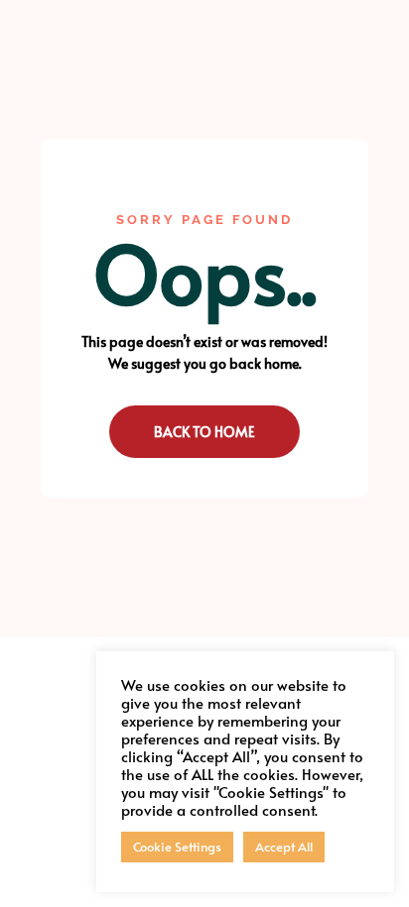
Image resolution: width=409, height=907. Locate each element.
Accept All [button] (284, 846)
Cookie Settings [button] (177, 846)
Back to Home (204, 431)
